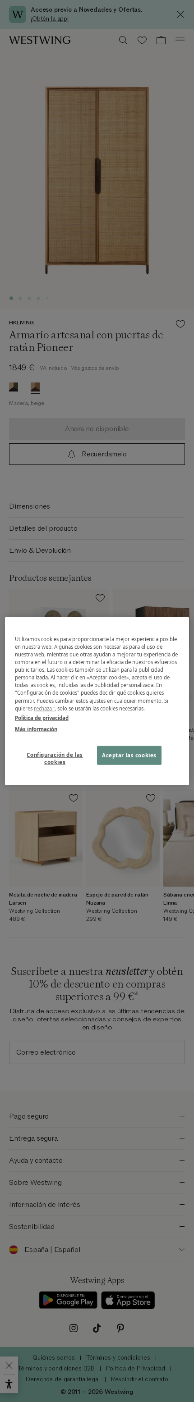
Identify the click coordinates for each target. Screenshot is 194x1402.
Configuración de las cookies (55, 758)
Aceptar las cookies (129, 754)
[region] (97, 701)
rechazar (44, 708)
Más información (36, 728)
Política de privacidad (42, 717)
